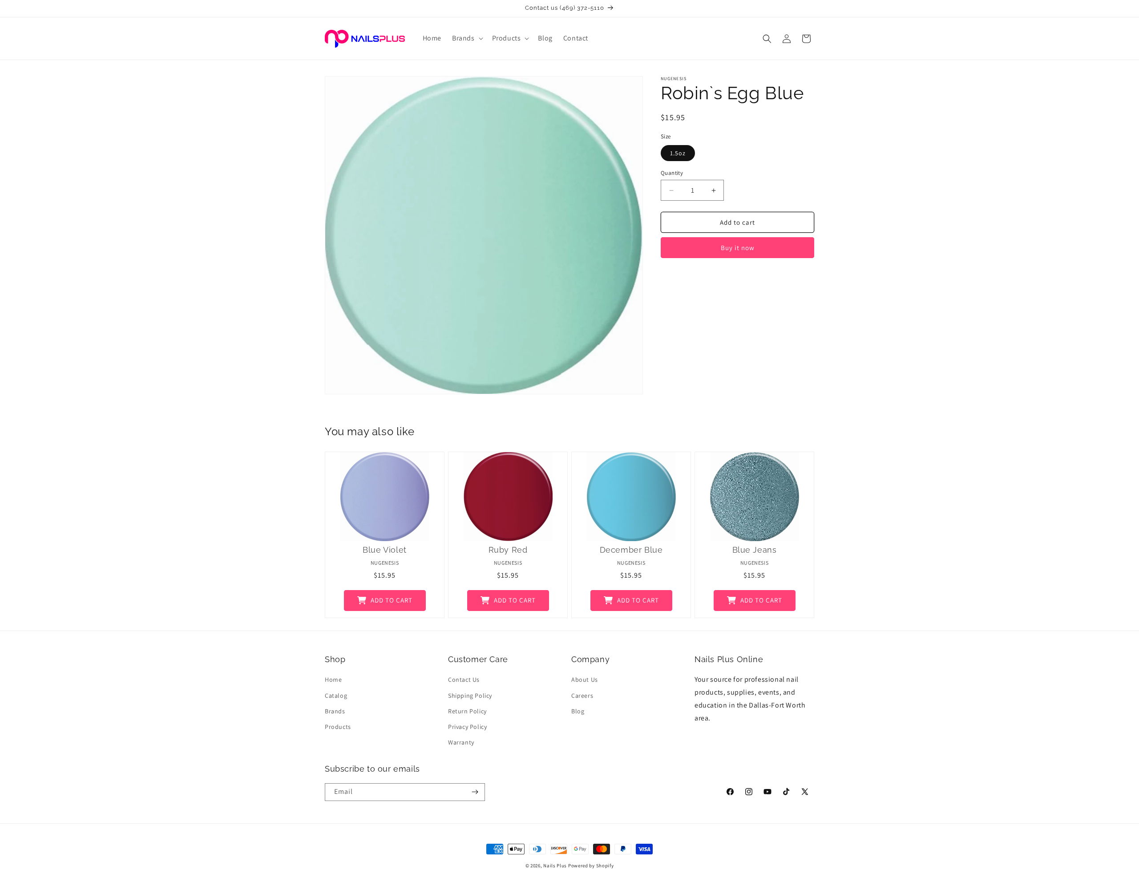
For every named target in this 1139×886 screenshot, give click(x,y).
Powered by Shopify (591, 865)
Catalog (336, 695)
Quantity (672, 173)
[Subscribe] (475, 792)
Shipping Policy (470, 695)
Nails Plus (555, 865)
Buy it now (738, 247)
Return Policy (467, 711)
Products (338, 727)
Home (333, 680)
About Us (584, 680)
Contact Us (464, 680)
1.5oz (678, 153)
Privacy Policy (467, 727)
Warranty (461, 742)
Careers (582, 695)
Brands (335, 711)
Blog (577, 711)
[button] (467, 38)
